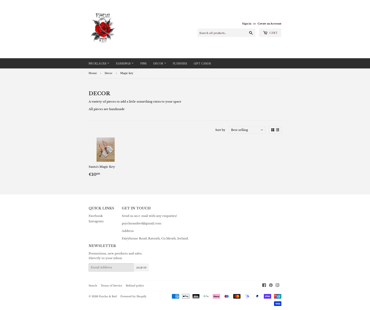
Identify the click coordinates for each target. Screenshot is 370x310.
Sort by (220, 130)
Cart (273, 33)
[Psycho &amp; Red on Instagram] (277, 285)
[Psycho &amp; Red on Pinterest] (271, 285)
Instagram (96, 221)
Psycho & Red (108, 296)
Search (93, 285)
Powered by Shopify (133, 296)
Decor (158, 63)
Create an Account (269, 23)
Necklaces (98, 63)
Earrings (123, 63)
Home (93, 73)
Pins (143, 63)
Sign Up (141, 267)
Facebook (96, 216)
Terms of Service (111, 285)
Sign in (246, 23)
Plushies (180, 63)
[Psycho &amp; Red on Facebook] (264, 285)
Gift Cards (202, 63)
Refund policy (135, 285)
